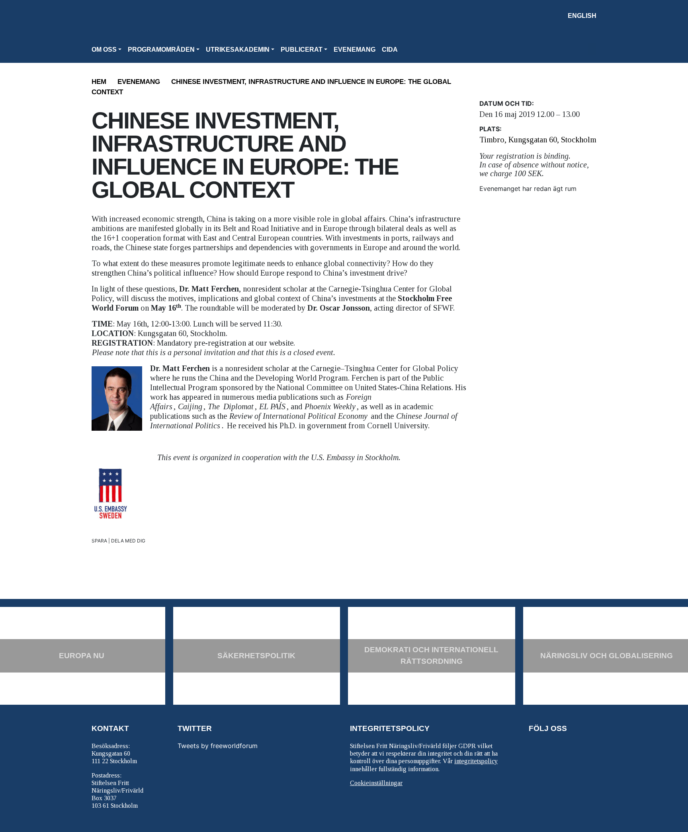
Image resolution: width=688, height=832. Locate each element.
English (582, 15)
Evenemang (354, 49)
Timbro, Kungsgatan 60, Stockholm (537, 139)
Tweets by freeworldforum (218, 746)
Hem (99, 82)
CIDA (390, 49)
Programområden (161, 49)
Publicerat (301, 49)
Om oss (104, 49)
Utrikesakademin (238, 49)
